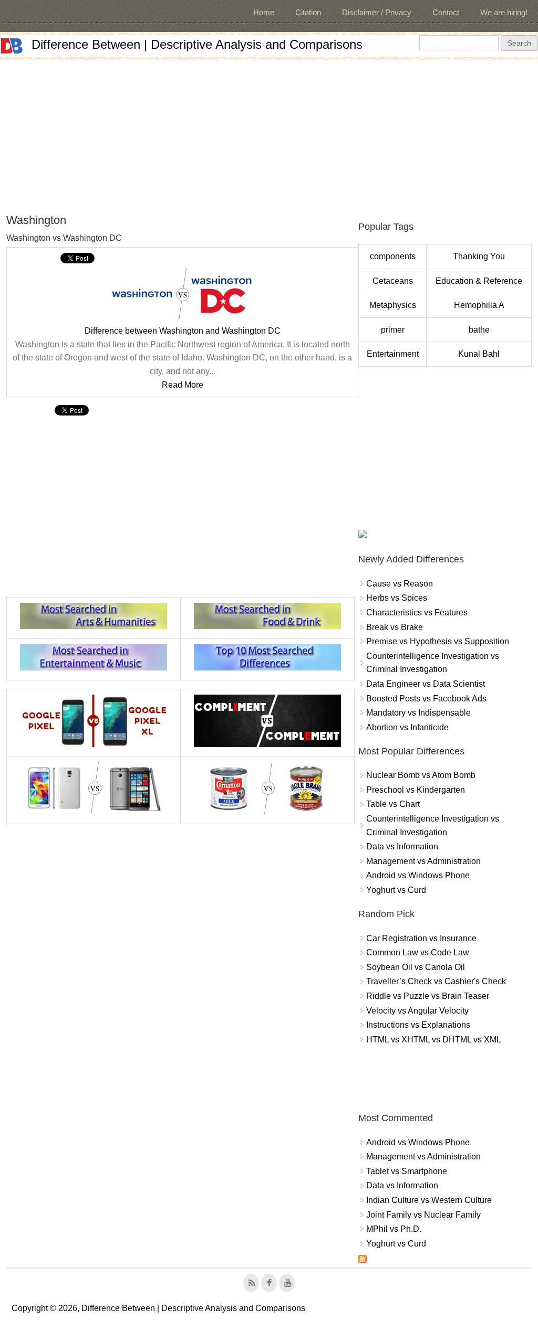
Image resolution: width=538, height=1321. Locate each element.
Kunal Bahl (479, 353)
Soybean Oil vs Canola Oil (415, 967)
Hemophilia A (479, 305)
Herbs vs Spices (396, 597)
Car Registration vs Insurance (421, 938)
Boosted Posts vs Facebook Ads (426, 698)
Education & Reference (479, 280)
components (393, 256)
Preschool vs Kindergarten (415, 789)
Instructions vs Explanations (418, 1024)
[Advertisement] (269, 133)
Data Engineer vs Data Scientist (425, 683)
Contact (445, 12)
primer (393, 329)
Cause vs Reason (399, 583)
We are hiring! (503, 12)
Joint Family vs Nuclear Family (423, 1214)
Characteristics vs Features (417, 612)
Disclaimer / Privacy (376, 12)
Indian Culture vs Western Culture (429, 1200)
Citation (308, 12)
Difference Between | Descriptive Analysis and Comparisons (197, 44)
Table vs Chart (393, 804)
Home (263, 12)
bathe (479, 329)
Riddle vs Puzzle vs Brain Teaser (427, 996)
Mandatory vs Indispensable (418, 712)
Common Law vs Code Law (417, 952)
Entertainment (393, 353)
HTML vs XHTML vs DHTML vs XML (433, 1039)
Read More (182, 384)
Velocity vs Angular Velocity (417, 1010)
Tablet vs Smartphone (406, 1171)
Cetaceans (393, 280)
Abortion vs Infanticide (407, 727)
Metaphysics (392, 305)
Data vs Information (402, 846)
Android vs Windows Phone (418, 875)
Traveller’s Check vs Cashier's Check (436, 981)
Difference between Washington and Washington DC (183, 330)
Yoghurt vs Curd (396, 890)
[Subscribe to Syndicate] (362, 1260)
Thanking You (479, 256)
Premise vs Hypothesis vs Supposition (437, 641)
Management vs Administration (423, 861)
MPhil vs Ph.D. (393, 1228)
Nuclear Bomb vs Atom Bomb (420, 775)
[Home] (11, 46)
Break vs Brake (394, 627)
